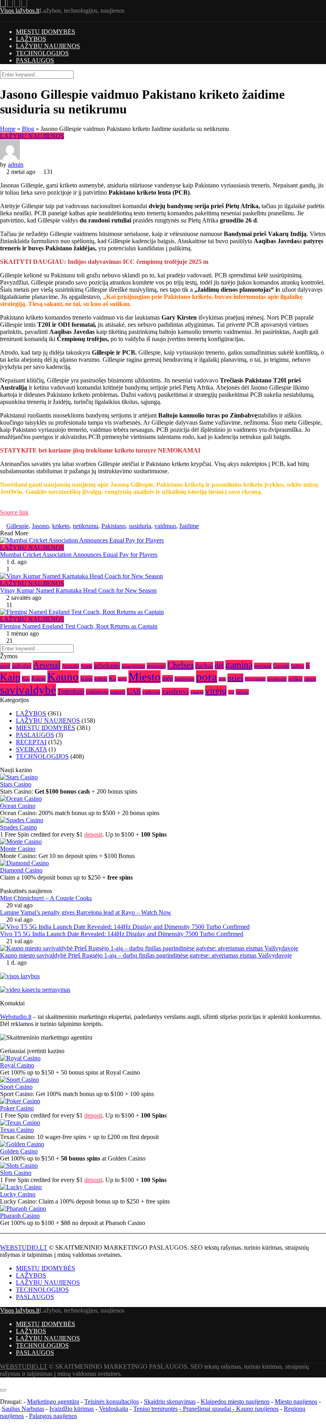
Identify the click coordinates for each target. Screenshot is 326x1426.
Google (281, 666)
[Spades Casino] (21, 820)
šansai (242, 692)
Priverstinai (255, 679)
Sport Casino (16, 1086)
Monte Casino (17, 848)
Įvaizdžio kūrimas (71, 1408)
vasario (197, 692)
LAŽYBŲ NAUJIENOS (48, 46)
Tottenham (71, 691)
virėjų (216, 690)
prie (222, 679)
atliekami (107, 665)
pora (206, 676)
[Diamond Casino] (24, 863)
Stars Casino (15, 784)
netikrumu (85, 526)
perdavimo (184, 679)
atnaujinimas (133, 666)
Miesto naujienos (296, 1401)
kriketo (61, 526)
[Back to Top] (2, 1380)
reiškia (295, 679)
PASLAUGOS (35, 60)
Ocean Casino (17, 805)
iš (308, 665)
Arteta (86, 666)
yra (231, 692)
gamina (238, 665)
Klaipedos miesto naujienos (235, 1401)
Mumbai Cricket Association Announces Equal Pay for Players (78, 554)
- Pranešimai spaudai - (207, 1408)
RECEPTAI (31, 742)
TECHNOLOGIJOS (42, 53)
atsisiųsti (156, 666)
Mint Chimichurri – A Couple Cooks (46, 898)
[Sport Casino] (19, 1079)
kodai (86, 678)
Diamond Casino (21, 870)
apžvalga (21, 666)
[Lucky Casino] (21, 1187)
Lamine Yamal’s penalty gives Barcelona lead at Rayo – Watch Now (85, 912)
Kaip (10, 677)
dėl (219, 665)
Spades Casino (18, 827)
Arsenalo (70, 666)
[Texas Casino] (20, 1122)
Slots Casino (15, 1172)
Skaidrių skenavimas (170, 1401)
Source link (14, 512)
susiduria (140, 526)
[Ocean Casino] (21, 798)
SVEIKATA (31, 749)
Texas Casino (17, 1129)
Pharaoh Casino (20, 1215)
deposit (93, 834)
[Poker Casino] (20, 1101)
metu (122, 679)
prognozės (277, 679)
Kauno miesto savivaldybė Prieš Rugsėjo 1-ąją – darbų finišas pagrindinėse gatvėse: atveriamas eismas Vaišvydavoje (146, 955)
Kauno (63, 676)
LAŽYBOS (31, 38)
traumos (117, 692)
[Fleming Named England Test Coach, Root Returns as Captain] (163, 612)
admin (15, 164)
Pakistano (113, 526)
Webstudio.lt (15, 1016)
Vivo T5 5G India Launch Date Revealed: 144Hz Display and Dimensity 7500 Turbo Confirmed (121, 934)
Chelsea (180, 665)
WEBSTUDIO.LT (23, 1247)
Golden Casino (19, 1151)
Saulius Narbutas (23, 1408)
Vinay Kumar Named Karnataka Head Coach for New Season (78, 590)
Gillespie (17, 526)
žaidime (189, 526)
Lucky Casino (17, 1194)
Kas (26, 679)
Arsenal (46, 665)
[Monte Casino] (21, 841)
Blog (28, 128)
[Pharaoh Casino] (23, 1208)
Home (8, 128)
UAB (134, 691)
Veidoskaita (113, 1408)
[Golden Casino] (22, 1144)
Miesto (144, 676)
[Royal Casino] (20, 1058)
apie (5, 666)
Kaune (38, 678)
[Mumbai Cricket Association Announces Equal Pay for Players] (163, 540)
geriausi (263, 666)
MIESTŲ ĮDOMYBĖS (45, 31)
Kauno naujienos (257, 1408)
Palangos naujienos (53, 1415)
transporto (97, 692)
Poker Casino (17, 1108)
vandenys (175, 691)
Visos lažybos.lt (19, 10)
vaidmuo (165, 526)
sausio (310, 679)
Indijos (297, 666)
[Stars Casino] (19, 777)
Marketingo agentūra (53, 1401)
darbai (204, 665)
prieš (235, 677)
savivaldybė (28, 689)
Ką (112, 678)
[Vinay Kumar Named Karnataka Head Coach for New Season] (163, 576)
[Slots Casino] (19, 1165)
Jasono (40, 526)
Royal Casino (17, 1065)
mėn (167, 678)
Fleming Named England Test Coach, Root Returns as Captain (78, 626)
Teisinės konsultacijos (111, 1401)
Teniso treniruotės (155, 1408)
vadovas (151, 692)
